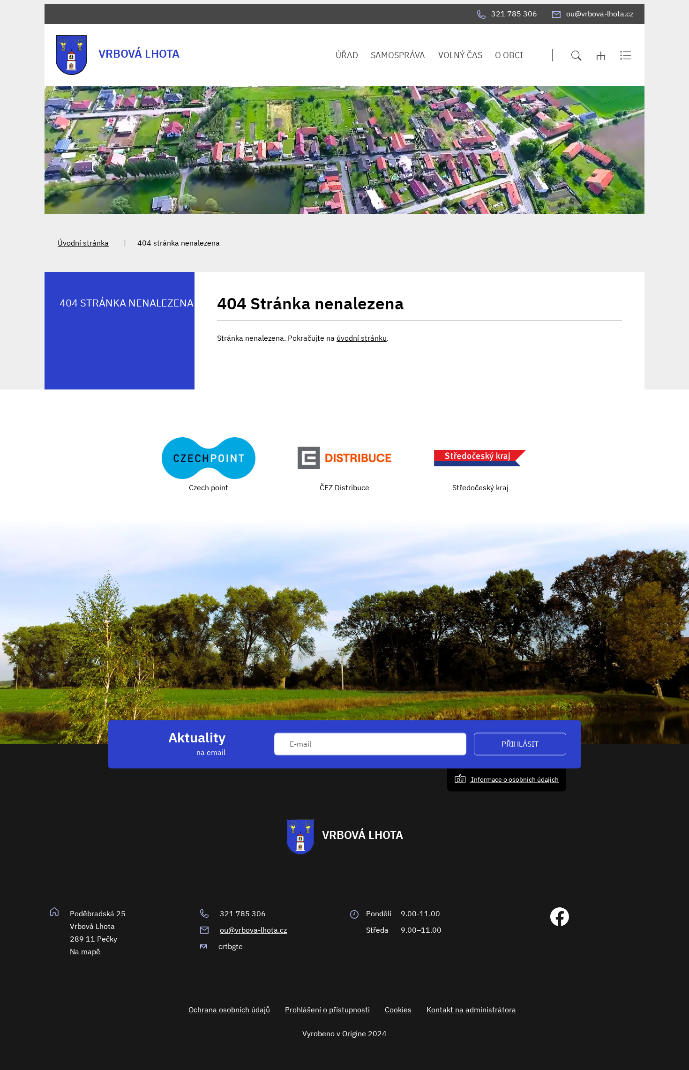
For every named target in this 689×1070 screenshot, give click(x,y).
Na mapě (85, 951)
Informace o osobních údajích (514, 779)
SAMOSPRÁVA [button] (398, 55)
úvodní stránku (362, 338)
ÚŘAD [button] (347, 55)
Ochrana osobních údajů (229, 1009)
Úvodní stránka (83, 242)
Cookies (398, 1009)
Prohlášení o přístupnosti (327, 1009)
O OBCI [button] (509, 55)
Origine (354, 1033)
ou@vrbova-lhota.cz (253, 930)
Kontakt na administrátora (471, 1009)
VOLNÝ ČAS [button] (460, 55)
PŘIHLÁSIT (520, 744)
